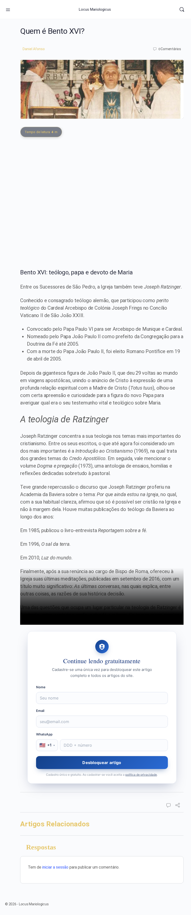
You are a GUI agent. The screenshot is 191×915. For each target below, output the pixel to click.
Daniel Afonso (34, 49)
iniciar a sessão (55, 867)
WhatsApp (44, 734)
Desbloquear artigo (101, 762)
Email (40, 711)
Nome (41, 687)
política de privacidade (141, 774)
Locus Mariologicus (95, 9)
